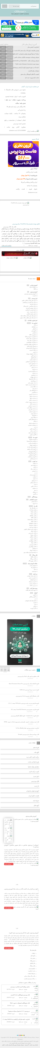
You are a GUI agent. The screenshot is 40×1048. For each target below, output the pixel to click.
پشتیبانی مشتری (32, 425)
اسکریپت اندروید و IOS (30, 336)
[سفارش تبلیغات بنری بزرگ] (20, 250)
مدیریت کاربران (32, 409)
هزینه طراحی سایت (33, 762)
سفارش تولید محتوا (33, 766)
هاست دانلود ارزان (34, 795)
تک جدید (36, 786)
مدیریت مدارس (32, 405)
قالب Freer (33, 513)
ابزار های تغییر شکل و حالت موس (28, 317)
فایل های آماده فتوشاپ (30, 600)
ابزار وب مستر (32, 577)
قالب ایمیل (33, 531)
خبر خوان (33, 367)
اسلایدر (34, 332)
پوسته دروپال (33, 550)
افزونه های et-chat (31, 447)
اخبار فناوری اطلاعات (32, 320)
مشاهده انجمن (4, 44)
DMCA (25, 1037)
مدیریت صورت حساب (30, 402)
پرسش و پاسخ (32, 423)
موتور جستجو (32, 411)
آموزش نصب (33, 565)
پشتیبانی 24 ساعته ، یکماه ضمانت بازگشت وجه (15, 115)
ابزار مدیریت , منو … (31, 312)
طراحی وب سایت (34, 1045)
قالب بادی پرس (32, 533)
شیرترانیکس (33, 458)
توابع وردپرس (32, 968)
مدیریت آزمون (32, 394)
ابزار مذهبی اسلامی (31, 313)
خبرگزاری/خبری (32, 371)
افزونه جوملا (33, 445)
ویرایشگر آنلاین (32, 419)
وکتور (34, 606)
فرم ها (34, 388)
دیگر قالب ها (33, 508)
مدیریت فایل (33, 404)
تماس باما (33, 958)
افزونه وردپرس (32, 451)
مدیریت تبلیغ (33, 398)
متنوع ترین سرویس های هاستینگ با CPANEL (15, 91)
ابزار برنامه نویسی (31, 575)
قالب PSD (33, 521)
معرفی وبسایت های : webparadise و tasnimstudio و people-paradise (20, 60)
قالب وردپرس (7, 227)
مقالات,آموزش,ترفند (32, 563)
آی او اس (33, 501)
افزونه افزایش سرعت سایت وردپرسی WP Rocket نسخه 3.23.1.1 (23, 703)
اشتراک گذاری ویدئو (31, 348)
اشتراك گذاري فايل (31, 346)
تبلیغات (33, 953)
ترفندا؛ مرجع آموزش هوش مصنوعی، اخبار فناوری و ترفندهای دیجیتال (20, 54)
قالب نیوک (33, 542)
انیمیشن (34, 471)
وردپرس (34, 571)
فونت (34, 602)
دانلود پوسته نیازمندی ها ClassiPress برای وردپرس (26, 224)
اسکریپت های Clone (31, 338)
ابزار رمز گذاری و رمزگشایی (29, 302)
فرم (35, 484)
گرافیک (35, 593)
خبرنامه (34, 369)
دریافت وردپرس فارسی (29, 978)
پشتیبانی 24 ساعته (32, 185)
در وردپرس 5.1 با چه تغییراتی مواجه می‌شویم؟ (19, 1011)
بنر (35, 598)
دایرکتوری (33, 375)
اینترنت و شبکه (32, 581)
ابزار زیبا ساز (33, 304)
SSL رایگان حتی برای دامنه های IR (16, 106)
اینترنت (34, 295)
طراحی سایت (32, 583)
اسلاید (34, 463)
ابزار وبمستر (34, 298)
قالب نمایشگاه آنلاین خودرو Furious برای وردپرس (27, 696)
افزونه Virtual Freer (31, 441)
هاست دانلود (5, 1045)
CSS (35, 325)
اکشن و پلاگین (32, 596)
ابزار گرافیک (33, 579)
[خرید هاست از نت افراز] (20, 255)
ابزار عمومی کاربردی (31, 308)
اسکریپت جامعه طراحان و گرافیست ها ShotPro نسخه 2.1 (16, 1019)
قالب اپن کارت (32, 527)
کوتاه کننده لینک (32, 432)
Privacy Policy (31, 1037)
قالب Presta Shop (32, 519)
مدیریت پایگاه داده (31, 407)
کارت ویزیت (33, 608)
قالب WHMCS (32, 523)
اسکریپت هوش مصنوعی (30, 344)
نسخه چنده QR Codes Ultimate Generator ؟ (27, 64)
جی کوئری (34, 461)
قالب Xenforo (32, 525)
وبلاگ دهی (33, 417)
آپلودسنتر (33, 330)
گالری (34, 494)
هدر (35, 604)
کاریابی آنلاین (33, 429)
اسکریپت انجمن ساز (33, 47)
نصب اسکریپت (31, 971)
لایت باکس (33, 486)
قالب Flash (33, 511)
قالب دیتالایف (33, 536)
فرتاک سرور (35, 139)
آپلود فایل (36, 805)
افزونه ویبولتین (32, 454)
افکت (34, 467)
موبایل (34, 492)
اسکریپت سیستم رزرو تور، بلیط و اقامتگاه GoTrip (27, 728)
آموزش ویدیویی (33, 291)
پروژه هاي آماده (33, 588)
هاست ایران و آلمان (31, 172)
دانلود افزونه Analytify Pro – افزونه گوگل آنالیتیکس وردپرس (25, 715)
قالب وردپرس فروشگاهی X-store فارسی (20, 995)
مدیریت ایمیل (33, 396)
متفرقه (34, 488)
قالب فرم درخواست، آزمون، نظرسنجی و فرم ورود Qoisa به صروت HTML (21, 722)
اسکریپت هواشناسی (31, 342)
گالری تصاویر (33, 434)
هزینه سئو (36, 747)
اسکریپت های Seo (31, 340)
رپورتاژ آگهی (34, 496)
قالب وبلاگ (34, 555)
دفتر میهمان (33, 377)
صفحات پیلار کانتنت (33, 71)
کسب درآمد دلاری (34, 771)
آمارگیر (34, 329)
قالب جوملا (33, 535)
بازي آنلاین (33, 355)
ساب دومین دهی (32, 382)
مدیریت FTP (33, 585)
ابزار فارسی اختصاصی (30, 310)
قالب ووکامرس (32, 546)
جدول (34, 478)
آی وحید (27, 1045)
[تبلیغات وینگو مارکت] (20, 664)
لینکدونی (34, 392)
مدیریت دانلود (32, 400)
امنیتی (34, 352)
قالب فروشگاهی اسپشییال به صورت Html (20, 1003)
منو (35, 490)
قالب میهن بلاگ (32, 560)
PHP (35, 289)
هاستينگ (34, 415)
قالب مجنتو (33, 538)
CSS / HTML (33, 287)
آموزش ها (33, 567)
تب (35, 472)
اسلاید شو (33, 465)
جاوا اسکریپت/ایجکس (31, 361)
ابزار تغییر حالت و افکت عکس (29, 300)
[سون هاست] (20, 30)
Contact (21, 1037)
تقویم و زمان (33, 474)
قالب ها (14, 227)
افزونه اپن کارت (32, 443)
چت (35, 427)
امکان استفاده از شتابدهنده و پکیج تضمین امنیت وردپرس (15, 121)
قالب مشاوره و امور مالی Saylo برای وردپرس (28, 676)
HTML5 (34, 327)
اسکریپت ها (34, 323)
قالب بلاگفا (33, 557)
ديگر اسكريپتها (32, 379)
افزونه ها (35, 437)
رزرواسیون (33, 380)
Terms (37, 1037)
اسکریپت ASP (32, 334)
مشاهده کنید (8, 864)
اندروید (34, 503)
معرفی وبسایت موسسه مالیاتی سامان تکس (26, 57)
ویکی (34, 421)
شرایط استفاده (31, 973)
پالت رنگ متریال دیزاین (29, 976)
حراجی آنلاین (33, 365)
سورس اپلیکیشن (33, 499)
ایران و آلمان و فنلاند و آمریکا (29, 182)
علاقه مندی (33, 386)
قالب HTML (33, 515)
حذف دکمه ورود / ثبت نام (32, 77)
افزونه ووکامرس (32, 452)
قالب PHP (33, 517)
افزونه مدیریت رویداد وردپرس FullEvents (29, 689)
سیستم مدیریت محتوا (31, 384)
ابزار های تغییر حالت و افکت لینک (28, 315)
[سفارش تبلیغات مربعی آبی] (27, 258)
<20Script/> (20, 11)
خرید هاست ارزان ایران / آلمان (30, 86)
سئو (35, 569)
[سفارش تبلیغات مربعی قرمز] (12, 258)
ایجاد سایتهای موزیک (31, 354)
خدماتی (34, 373)
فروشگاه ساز (33, 390)
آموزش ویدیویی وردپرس (30, 293)
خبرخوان (34, 480)
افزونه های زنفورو (31, 449)
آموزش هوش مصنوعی (32, 791)
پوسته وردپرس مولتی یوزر (30, 552)
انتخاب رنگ (33, 469)
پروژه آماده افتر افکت (31, 590)
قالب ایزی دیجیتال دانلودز (30, 529)
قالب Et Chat (33, 510)
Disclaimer (20, 1039)
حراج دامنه (36, 800)
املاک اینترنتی (32, 350)
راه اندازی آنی (22, 110)
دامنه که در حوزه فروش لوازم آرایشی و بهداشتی (25, 67)
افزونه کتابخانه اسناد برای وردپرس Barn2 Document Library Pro (24, 683)
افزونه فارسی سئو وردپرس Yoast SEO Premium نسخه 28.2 (25, 709)
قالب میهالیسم (32, 540)
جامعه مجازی (33, 359)
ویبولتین (34, 548)
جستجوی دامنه (32, 363)
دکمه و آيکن (33, 482)
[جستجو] (4, 6)
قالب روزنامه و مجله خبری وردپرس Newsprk (28, 734)
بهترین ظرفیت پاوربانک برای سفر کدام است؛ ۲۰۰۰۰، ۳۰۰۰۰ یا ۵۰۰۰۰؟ (19, 50)
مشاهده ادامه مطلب (6, 245)
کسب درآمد (33, 430)
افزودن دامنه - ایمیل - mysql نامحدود (15, 96)
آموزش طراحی (33, 285)
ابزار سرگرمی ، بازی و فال (29, 306)
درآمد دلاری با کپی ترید (32, 757)
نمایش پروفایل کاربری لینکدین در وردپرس (20, 986)
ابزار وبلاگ (32, 960)
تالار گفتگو (33, 357)
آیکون (34, 595)
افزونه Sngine (32, 439)
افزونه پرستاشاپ (32, 456)
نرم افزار (35, 574)
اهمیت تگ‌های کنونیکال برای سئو (30, 74)
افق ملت (36, 752)
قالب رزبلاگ (33, 559)
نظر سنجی (33, 413)
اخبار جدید (36, 776)
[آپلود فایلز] (20, 24)
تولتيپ (34, 476)
